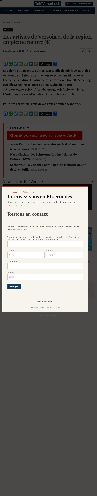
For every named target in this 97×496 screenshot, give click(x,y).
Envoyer (14, 286)
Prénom (50, 250)
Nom (10, 250)
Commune (13, 261)
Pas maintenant (45, 301)
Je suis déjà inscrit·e (48, 315)
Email (10, 272)
